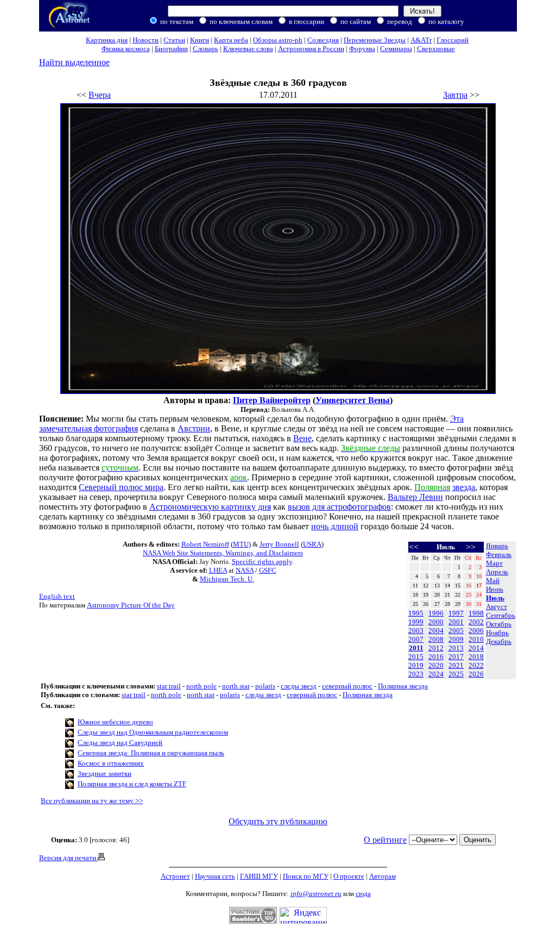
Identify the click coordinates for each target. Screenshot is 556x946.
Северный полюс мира (121, 487)
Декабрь (498, 641)
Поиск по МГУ (305, 876)
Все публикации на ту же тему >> (92, 801)
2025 (456, 674)
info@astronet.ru (316, 893)
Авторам (382, 876)
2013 (456, 648)
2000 (436, 622)
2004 (436, 631)
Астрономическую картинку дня (210, 506)
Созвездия (323, 40)
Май (493, 581)
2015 (416, 657)
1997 (456, 613)
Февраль (498, 554)
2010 (476, 639)
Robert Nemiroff (205, 544)
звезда (463, 487)
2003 (416, 631)
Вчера (100, 94)
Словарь (205, 49)
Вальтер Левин (415, 497)
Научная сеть (215, 876)
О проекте (348, 876)
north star (236, 686)
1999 (416, 622)
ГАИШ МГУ (259, 876)
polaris (265, 686)
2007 (416, 639)
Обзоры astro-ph (277, 40)
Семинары (396, 49)
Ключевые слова (248, 49)
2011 (416, 648)
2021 (456, 665)
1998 (476, 613)
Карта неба (231, 40)
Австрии (194, 428)
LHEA (218, 570)
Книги (199, 40)
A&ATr (421, 40)
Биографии (171, 49)
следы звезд (299, 686)
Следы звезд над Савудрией (120, 742)
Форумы (362, 49)
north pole (201, 686)
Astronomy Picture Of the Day (131, 605)
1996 (436, 613)
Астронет (175, 876)
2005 (456, 631)
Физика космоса (126, 49)
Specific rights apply (262, 561)
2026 (476, 674)
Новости (145, 40)
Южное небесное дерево (115, 722)
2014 (476, 648)
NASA (245, 570)
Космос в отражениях (111, 763)
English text (57, 596)
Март (494, 563)
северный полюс (347, 686)
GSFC (267, 570)
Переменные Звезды (375, 40)
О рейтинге (385, 839)
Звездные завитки (104, 773)
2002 (476, 622)
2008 (436, 639)
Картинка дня (107, 40)
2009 (456, 639)
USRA (312, 544)
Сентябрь (500, 615)
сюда (363, 893)
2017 (456, 657)
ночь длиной (334, 526)
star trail (169, 686)
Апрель (497, 572)
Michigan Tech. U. (227, 579)
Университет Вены (352, 400)
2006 (476, 631)
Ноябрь (497, 633)
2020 (436, 665)
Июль (495, 598)
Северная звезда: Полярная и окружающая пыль (151, 753)
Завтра (455, 94)
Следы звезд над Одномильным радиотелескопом (153, 732)
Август (496, 607)
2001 (456, 622)
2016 (436, 657)
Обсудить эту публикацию (278, 821)
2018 (476, 657)
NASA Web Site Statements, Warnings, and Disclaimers (223, 553)
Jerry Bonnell (279, 544)
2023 (416, 674)
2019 (416, 665)
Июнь (494, 589)
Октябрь (498, 624)
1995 (416, 613)
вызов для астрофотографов (339, 506)
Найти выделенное (74, 62)
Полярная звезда (403, 686)
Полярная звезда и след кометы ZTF (132, 784)
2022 (476, 665)
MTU (241, 544)
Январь (497, 546)
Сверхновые (436, 49)
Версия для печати (68, 858)
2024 (436, 674)
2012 (436, 648)
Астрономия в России (311, 49)
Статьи (174, 40)
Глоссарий (453, 40)
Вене (302, 438)
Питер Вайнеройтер (272, 400)
